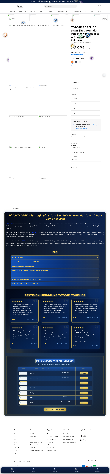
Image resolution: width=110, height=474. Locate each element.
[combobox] (60, 6)
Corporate (33, 436)
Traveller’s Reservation (36, 450)
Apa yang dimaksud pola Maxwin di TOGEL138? (24, 275)
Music (15, 444)
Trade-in (32, 447)
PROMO (12, 471)
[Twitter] (74, 167)
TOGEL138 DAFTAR (62, 11)
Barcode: (82, 42)
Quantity (73, 134)
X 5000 (75, 98)
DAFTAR (55, 471)
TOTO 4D (32, 11)
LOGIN (33, 471)
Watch (15, 442)
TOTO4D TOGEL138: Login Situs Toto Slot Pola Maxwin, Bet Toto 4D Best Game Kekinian (55, 1)
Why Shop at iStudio (68, 439)
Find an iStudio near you (69, 436)
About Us (65, 433)
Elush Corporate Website (69, 442)
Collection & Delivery (52, 436)
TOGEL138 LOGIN (76, 11)
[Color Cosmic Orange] (72, 62)
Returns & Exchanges (52, 439)
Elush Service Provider (36, 442)
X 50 (74, 113)
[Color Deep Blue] (76, 62)
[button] (12, 11)
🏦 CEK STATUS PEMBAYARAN (55, 409)
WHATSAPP (76, 471)
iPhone (16, 439)
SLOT (41, 11)
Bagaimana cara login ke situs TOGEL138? (23, 266)
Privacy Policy (50, 447)
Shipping (80, 48)
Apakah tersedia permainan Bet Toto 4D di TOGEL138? (26, 279)
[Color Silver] (80, 62)
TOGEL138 (12, 11)
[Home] (35, 31)
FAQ (48, 444)
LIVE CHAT (97, 471)
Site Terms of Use (51, 450)
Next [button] (100, 1)
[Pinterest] (77, 167)
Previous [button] (10, 1)
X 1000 (74, 103)
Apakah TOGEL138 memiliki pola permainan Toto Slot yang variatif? (30, 270)
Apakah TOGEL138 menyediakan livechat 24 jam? (25, 283)
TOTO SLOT (50, 11)
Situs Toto (17, 447)
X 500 (74, 108)
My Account (50, 433)
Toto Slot (16, 453)
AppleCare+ (33, 433)
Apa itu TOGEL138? (17, 257)
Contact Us (50, 442)
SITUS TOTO (22, 11)
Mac (15, 433)
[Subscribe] (37, 465)
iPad (15, 436)
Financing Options (35, 444)
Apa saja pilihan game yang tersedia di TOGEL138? (25, 262)
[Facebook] (72, 167)
